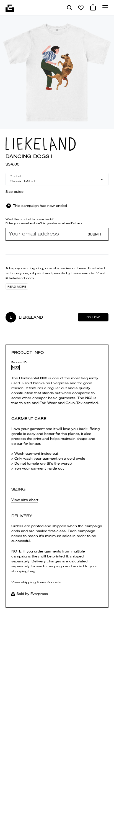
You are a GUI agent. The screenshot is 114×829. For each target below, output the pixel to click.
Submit (95, 234)
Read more (16, 286)
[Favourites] (81, 8)
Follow (93, 317)
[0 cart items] (93, 8)
